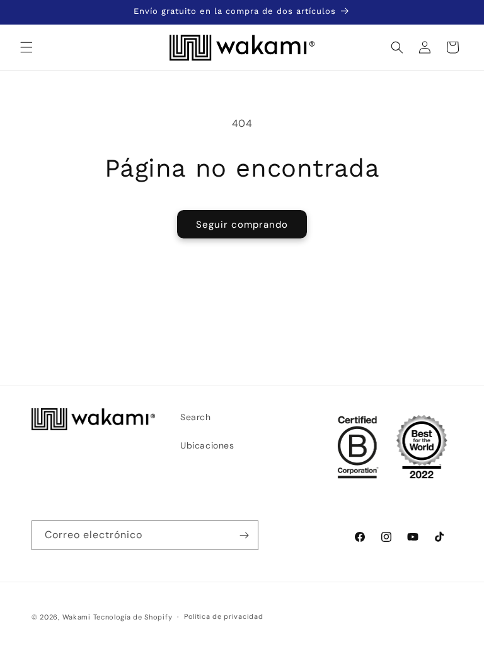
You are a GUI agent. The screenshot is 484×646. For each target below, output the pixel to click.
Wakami (76, 617)
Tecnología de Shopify (133, 617)
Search (195, 417)
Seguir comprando (242, 224)
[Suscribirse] (244, 535)
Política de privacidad (223, 616)
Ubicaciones (207, 445)
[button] (26, 47)
